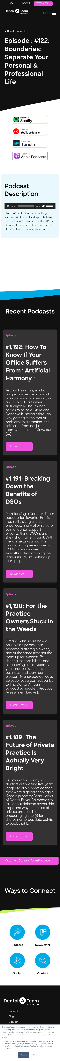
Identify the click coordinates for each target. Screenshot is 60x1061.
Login (26, 3)
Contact (13, 1022)
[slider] (50, 205)
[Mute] (43, 206)
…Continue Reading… (33, 229)
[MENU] (54, 14)
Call (13, 3)
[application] (30, 206)
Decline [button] (36, 1055)
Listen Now (17, 446)
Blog (11, 1016)
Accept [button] (24, 1055)
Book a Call (43, 3)
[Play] (8, 206)
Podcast (13, 1011)
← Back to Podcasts (15, 31)
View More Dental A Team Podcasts (28, 860)
